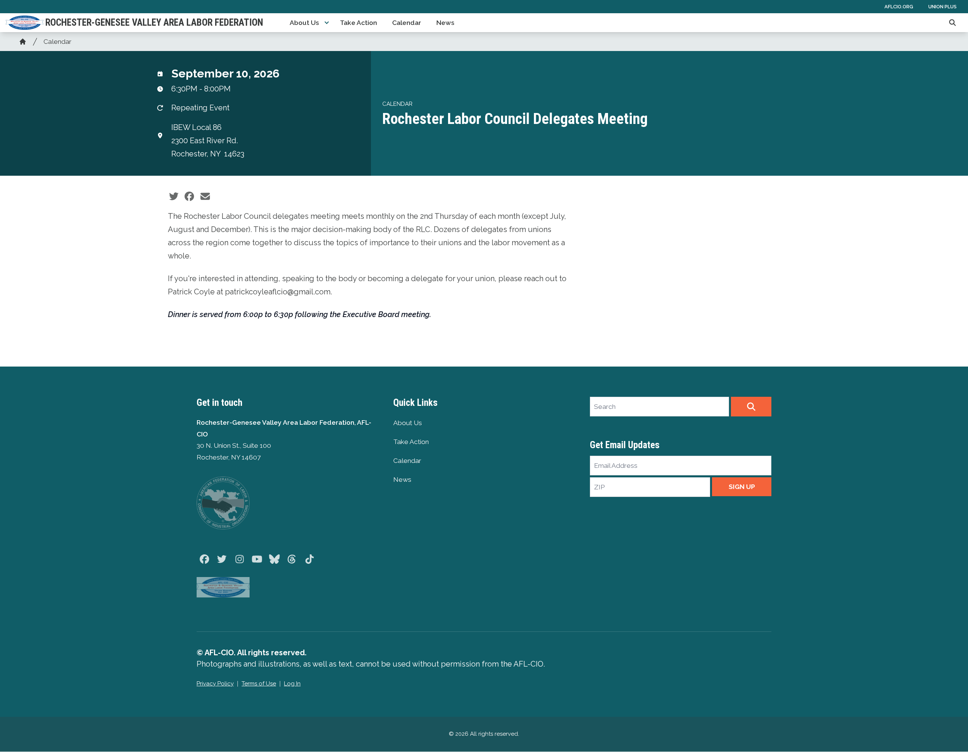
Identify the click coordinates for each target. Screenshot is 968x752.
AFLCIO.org (898, 6)
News (445, 22)
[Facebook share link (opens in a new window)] (189, 196)
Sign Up (742, 487)
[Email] (205, 196)
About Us (304, 22)
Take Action (358, 22)
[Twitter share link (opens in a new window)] (174, 196)
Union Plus (942, 6)
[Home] (22, 41)
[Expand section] (326, 22)
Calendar (406, 22)
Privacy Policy (215, 683)
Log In (292, 683)
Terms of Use (259, 683)
